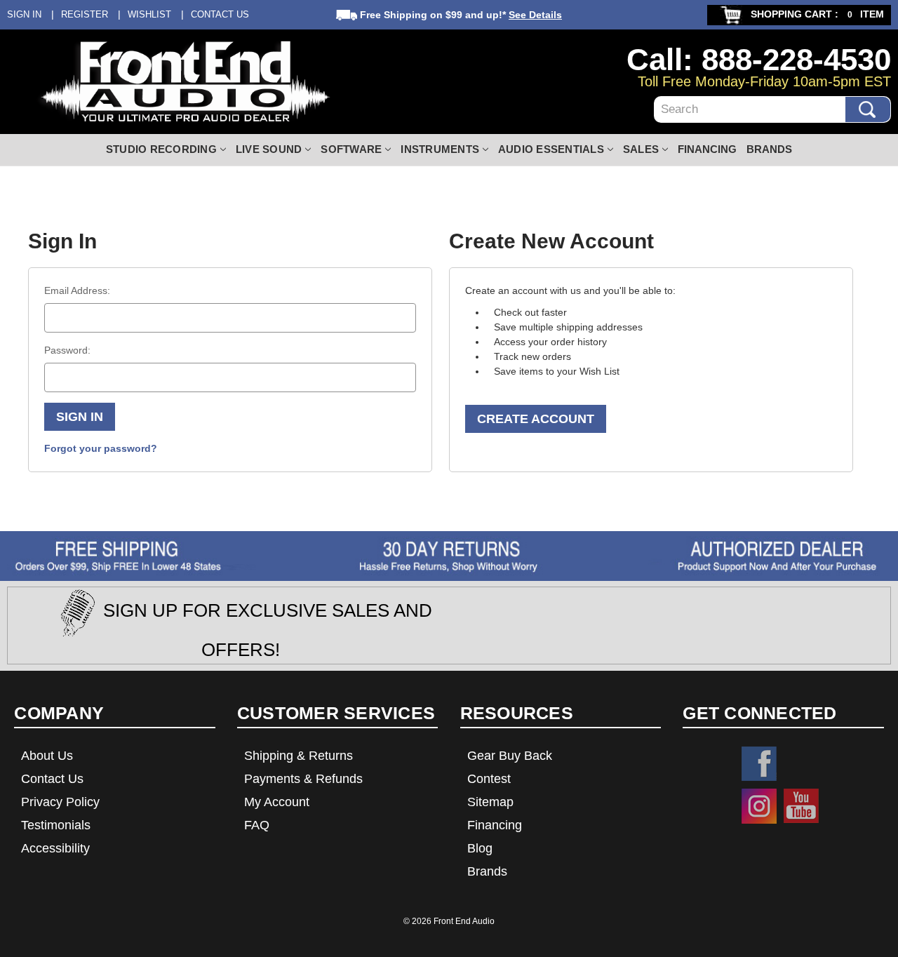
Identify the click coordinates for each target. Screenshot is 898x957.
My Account (276, 802)
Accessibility (55, 848)
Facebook (759, 764)
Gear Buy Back (509, 756)
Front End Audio (464, 921)
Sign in (24, 14)
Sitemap (490, 802)
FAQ (256, 825)
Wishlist (149, 14)
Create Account (535, 419)
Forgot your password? (100, 448)
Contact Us (220, 14)
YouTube (801, 806)
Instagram (759, 806)
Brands (769, 149)
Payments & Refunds (303, 779)
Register (84, 14)
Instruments (440, 149)
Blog (479, 848)
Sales (641, 149)
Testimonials (56, 825)
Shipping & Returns (298, 756)
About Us (47, 756)
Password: (67, 350)
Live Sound (269, 149)
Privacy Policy (60, 802)
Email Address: (77, 290)
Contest (489, 779)
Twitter (801, 764)
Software (351, 149)
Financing (707, 149)
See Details (535, 14)
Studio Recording (161, 149)
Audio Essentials (551, 149)
